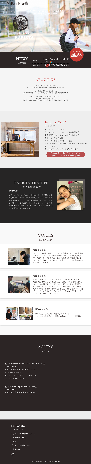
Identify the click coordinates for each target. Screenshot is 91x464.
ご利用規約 (15, 449)
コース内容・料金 (18, 437)
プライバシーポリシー (20, 445)
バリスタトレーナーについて (23, 433)
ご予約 (13, 441)
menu (84, 3)
